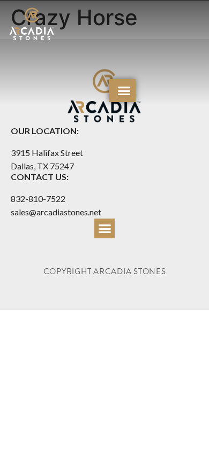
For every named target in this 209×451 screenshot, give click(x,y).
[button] (124, 91)
